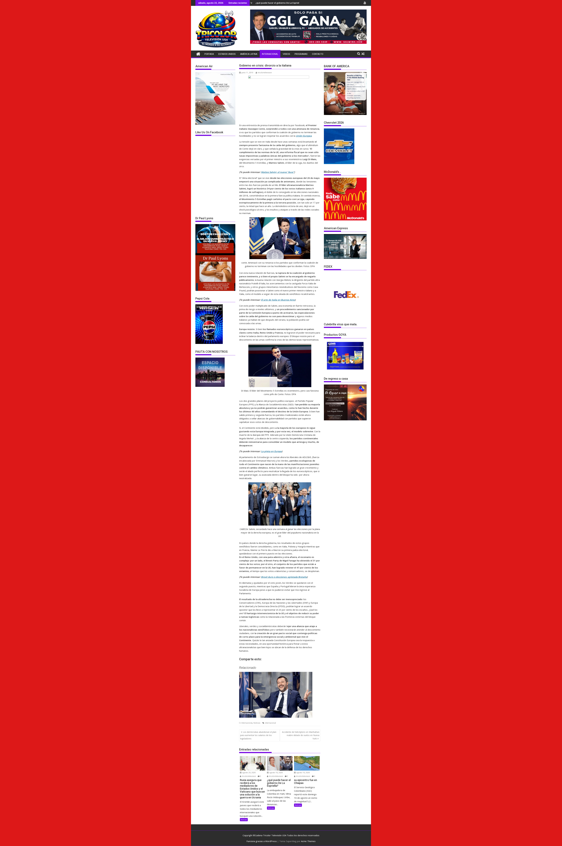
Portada (209, 54)
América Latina (248, 54)
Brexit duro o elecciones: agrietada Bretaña (284, 576)
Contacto (317, 54)
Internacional (270, 54)
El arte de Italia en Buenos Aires (278, 299)
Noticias (256, 723)
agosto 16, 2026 (303, 772)
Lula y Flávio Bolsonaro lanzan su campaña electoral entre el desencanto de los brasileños (280, 2)
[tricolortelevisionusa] (198, 53)
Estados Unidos (227, 54)
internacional (270, 723)
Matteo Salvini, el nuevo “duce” (277, 172)
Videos (286, 54)
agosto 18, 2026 (276, 772)
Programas (301, 54)
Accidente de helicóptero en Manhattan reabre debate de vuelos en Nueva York (300, 735)
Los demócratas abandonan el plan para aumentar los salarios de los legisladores (258, 735)
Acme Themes (308, 841)
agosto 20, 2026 (249, 772)
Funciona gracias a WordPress (261, 841)
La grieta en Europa (271, 451)
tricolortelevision (265, 72)
